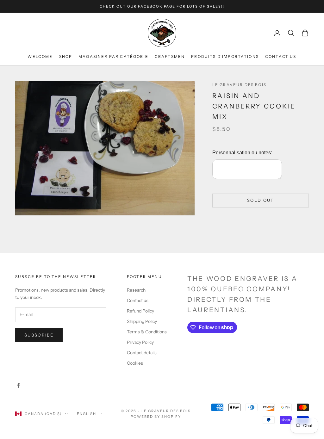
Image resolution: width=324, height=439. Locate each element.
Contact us (137, 300)
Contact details (142, 353)
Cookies (135, 363)
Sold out (260, 200)
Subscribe (38, 334)
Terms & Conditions (147, 332)
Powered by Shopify (156, 416)
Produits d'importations (225, 56)
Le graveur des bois (239, 84)
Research (136, 290)
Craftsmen (170, 56)
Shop (65, 56)
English (86, 413)
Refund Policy (140, 311)
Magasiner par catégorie (113, 56)
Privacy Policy (140, 342)
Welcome (40, 56)
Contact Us (280, 56)
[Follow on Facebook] (18, 385)
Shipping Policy (142, 321)
